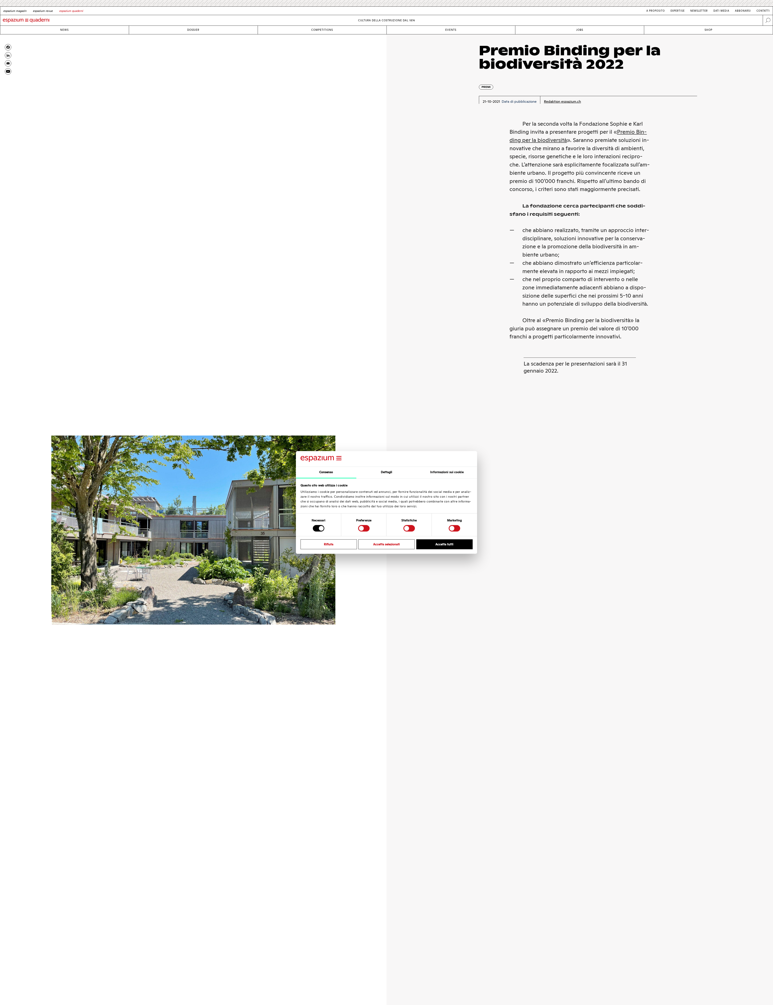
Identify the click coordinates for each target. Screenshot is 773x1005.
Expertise (678, 10)
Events (450, 30)
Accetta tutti (444, 544)
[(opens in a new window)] (8, 71)
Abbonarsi (743, 10)
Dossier (193, 30)
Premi (486, 87)
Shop (708, 30)
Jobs (579, 30)
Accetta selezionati (386, 544)
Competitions (322, 30)
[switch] (364, 528)
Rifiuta (328, 544)
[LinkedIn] (8, 55)
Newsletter (699, 10)
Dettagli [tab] (386, 472)
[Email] (8, 63)
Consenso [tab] (326, 472)
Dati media (721, 10)
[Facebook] (8, 47)
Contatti (763, 10)
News (64, 30)
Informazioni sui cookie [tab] (446, 472)
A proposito (655, 10)
